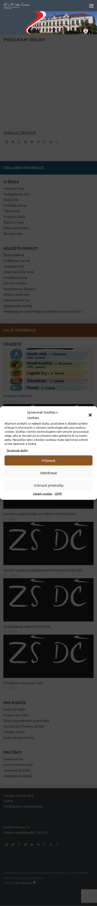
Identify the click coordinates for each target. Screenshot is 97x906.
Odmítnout (48, 473)
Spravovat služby (17, 450)
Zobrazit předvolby (48, 485)
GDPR (58, 493)
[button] (90, 415)
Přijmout (48, 460)
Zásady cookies (42, 493)
